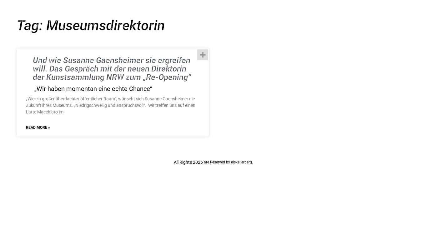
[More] (202, 54)
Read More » (38, 127)
